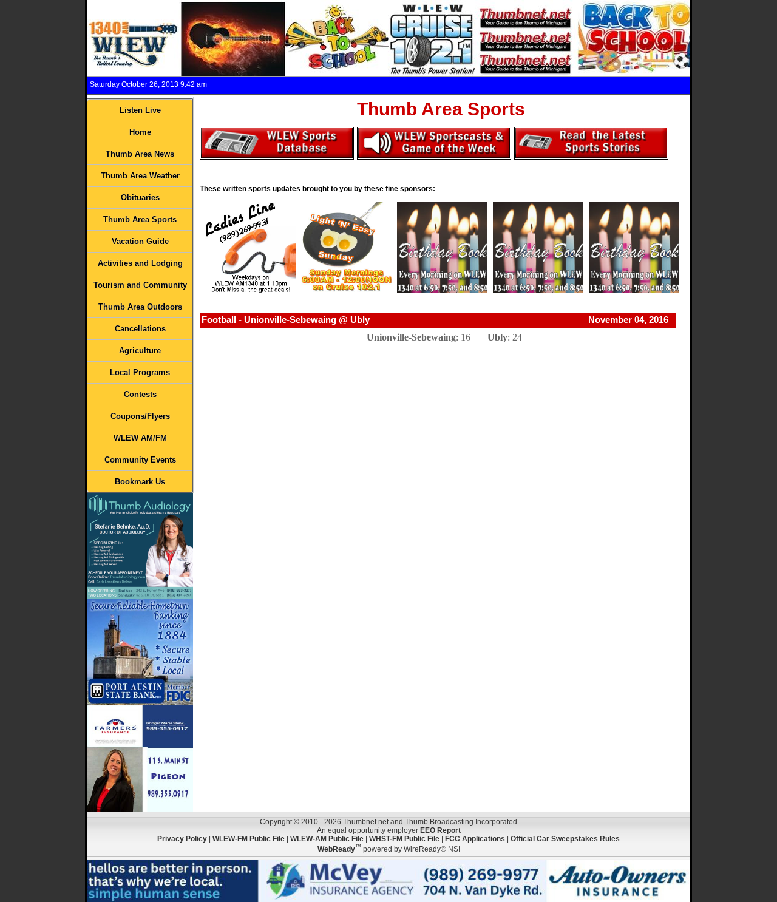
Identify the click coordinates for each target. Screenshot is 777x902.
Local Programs (140, 372)
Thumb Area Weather (140, 175)
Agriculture (140, 350)
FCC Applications (475, 839)
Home (140, 132)
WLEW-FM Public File (248, 839)
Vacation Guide (140, 241)
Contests (140, 394)
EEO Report (440, 830)
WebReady (336, 849)
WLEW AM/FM (140, 438)
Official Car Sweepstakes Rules (565, 839)
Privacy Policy (182, 839)
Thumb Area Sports (140, 219)
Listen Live (140, 110)
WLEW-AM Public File (327, 839)
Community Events (140, 459)
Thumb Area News (140, 153)
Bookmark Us (140, 481)
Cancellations (140, 328)
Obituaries (140, 197)
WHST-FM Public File (404, 839)
